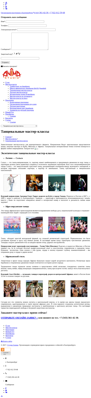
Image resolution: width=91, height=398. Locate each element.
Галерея (13, 116)
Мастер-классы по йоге (18, 98)
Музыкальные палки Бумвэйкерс (22, 94)
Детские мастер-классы (18, 92)
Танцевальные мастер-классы (21, 90)
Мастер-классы (11, 84)
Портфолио (9, 114)
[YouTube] (6, 7)
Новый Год (9, 112)
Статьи (8, 120)
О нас (7, 82)
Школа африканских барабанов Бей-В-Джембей (28, 88)
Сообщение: (6, 49)
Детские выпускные (17, 106)
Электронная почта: (9, 30)
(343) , (50, 13)
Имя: (3, 21)
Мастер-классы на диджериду (21, 96)
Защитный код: (7, 54)
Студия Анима (12, 345)
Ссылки (13, 122)
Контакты (9, 118)
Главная (8, 137)
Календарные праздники (19, 102)
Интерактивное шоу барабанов (21, 108)
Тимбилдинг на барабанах (20, 86)
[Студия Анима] (12, 79)
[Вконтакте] (6, 9)
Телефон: (4, 25)
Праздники (9, 100)
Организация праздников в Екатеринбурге (17, 13)
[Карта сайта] (6, 3)
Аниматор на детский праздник (22, 110)
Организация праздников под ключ (23, 104)
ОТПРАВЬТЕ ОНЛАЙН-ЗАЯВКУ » (19, 317)
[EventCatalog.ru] (6, 351)
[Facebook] (5, 5)
